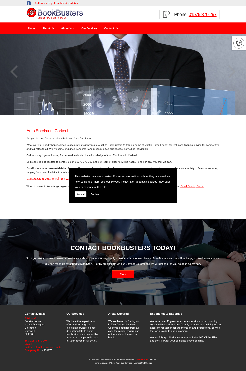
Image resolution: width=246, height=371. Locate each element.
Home (31, 28)
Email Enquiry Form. (192, 186)
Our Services (89, 28)
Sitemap (148, 363)
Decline (95, 194)
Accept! (81, 194)
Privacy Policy (119, 181)
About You (67, 28)
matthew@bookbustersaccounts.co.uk (46, 347)
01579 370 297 (202, 14)
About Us (48, 28)
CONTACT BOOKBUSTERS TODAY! (123, 247)
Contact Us (111, 28)
